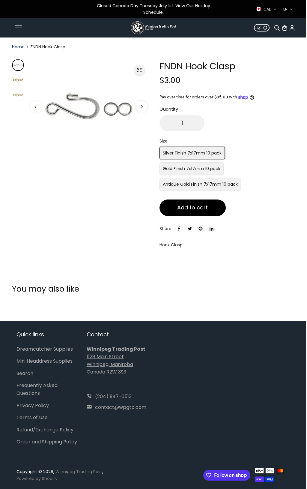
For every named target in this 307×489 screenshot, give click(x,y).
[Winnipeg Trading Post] (153, 28)
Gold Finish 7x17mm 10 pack (191, 169)
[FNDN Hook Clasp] (139, 70)
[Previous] (36, 107)
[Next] (142, 107)
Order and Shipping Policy (46, 441)
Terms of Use (32, 417)
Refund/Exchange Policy (44, 429)
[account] (292, 28)
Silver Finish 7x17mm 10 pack (192, 153)
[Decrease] (166, 123)
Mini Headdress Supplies (44, 361)
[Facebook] (179, 228)
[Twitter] (189, 228)
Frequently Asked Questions (37, 389)
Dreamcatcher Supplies (44, 349)
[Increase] (196, 123)
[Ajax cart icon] (285, 28)
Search (24, 373)
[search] (277, 28)
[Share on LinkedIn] (211, 228)
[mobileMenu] (18, 27)
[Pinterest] (200, 228)
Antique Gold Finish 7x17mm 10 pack (200, 184)
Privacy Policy (32, 405)
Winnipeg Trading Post (78, 472)
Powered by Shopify (37, 479)
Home (18, 47)
